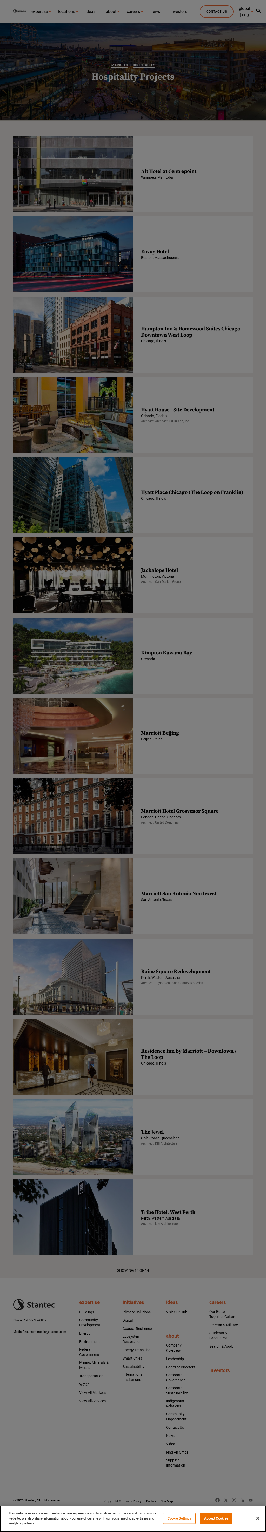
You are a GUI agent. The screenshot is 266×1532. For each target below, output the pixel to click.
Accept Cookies (216, 1518)
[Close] (257, 1518)
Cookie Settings (179, 1518)
